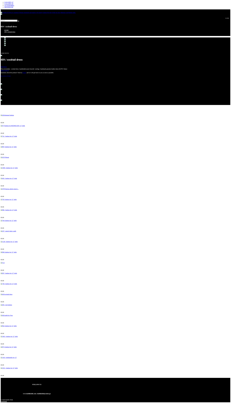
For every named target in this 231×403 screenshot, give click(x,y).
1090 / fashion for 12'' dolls (9, 172)
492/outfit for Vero (6, 319)
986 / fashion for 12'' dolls (8, 214)
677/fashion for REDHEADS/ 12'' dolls (12, 129)
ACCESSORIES (9, 5)
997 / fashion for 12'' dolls (8, 277)
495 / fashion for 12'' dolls (8, 182)
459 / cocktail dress (9, 32)
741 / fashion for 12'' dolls (8, 140)
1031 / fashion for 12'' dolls (9, 372)
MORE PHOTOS (5, 53)
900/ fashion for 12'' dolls (8, 256)
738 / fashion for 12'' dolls (8, 287)
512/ (2, 266)
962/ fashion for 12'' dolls (8, 330)
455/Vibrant (4, 161)
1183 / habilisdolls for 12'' (8, 361)
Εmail (24, 72)
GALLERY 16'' (8, 4)
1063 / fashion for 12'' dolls (9, 340)
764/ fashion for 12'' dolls (8, 224)
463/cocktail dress (6, 298)
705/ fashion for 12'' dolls (8, 203)
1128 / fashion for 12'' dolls (9, 245)
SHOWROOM (8, 7)
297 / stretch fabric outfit (8, 235)
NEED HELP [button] (5, 70)
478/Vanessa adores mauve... (9, 193)
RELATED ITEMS (6, 76)
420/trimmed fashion (7, 119)
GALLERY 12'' (8, 2)
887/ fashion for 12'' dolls (8, 151)
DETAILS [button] (4, 67)
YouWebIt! (4, 401)
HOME (6, 30)
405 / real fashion (6, 309)
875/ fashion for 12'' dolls (8, 351)
